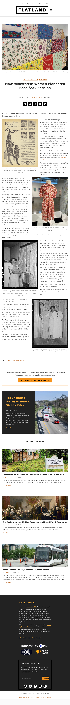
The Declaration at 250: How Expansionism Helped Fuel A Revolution (35, 522)
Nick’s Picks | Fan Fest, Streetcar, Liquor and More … (27, 569)
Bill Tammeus (8, 477)
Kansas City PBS (32, 607)
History (43, 79)
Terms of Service (47, 697)
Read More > (7, 485)
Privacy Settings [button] (23, 697)
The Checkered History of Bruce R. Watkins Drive (18, 401)
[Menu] (51, 10)
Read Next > (10, 428)
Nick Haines (8, 572)
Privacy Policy (31, 697)
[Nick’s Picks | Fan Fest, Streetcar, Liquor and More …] (35, 555)
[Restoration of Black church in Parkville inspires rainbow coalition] (35, 460)
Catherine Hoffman (36, 97)
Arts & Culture (30, 79)
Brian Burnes (8, 525)
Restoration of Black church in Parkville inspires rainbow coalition (33, 474)
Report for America (17, 360)
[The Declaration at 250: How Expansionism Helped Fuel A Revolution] (35, 508)
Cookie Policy (38, 697)
